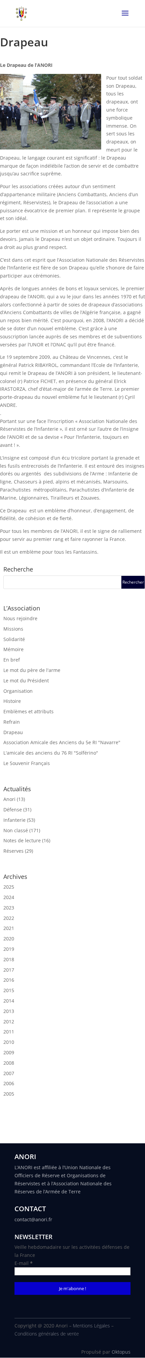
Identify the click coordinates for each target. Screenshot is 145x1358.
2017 (8, 970)
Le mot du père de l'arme (31, 670)
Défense (12, 809)
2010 (8, 1042)
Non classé (15, 830)
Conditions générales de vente (46, 1333)
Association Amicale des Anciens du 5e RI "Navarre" (61, 742)
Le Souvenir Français (26, 763)
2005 (8, 1094)
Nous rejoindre (20, 618)
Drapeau (13, 732)
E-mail (23, 1263)
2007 (8, 1073)
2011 (8, 1031)
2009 (8, 1052)
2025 (8, 887)
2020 (8, 938)
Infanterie (14, 820)
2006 (8, 1083)
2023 (8, 907)
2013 (8, 1011)
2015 (8, 990)
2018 (8, 959)
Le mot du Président (26, 680)
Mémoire (13, 649)
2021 (8, 928)
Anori (9, 799)
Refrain (11, 722)
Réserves (13, 851)
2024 (8, 897)
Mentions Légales (91, 1325)
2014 (8, 1001)
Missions (13, 629)
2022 (8, 918)
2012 (8, 1021)
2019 (8, 949)
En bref (11, 659)
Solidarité (14, 639)
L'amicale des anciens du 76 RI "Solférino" (50, 753)
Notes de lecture (22, 840)
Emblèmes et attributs (28, 711)
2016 (8, 980)
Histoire (12, 701)
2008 (8, 1063)
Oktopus (121, 1352)
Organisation (18, 691)
